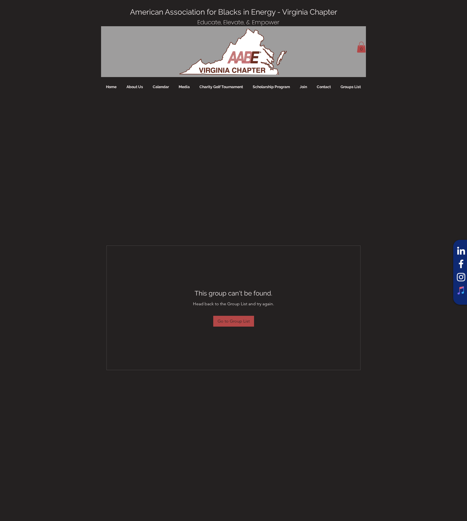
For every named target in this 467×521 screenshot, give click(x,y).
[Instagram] (461, 277)
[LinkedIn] (461, 250)
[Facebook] (461, 264)
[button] (361, 47)
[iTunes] (461, 290)
